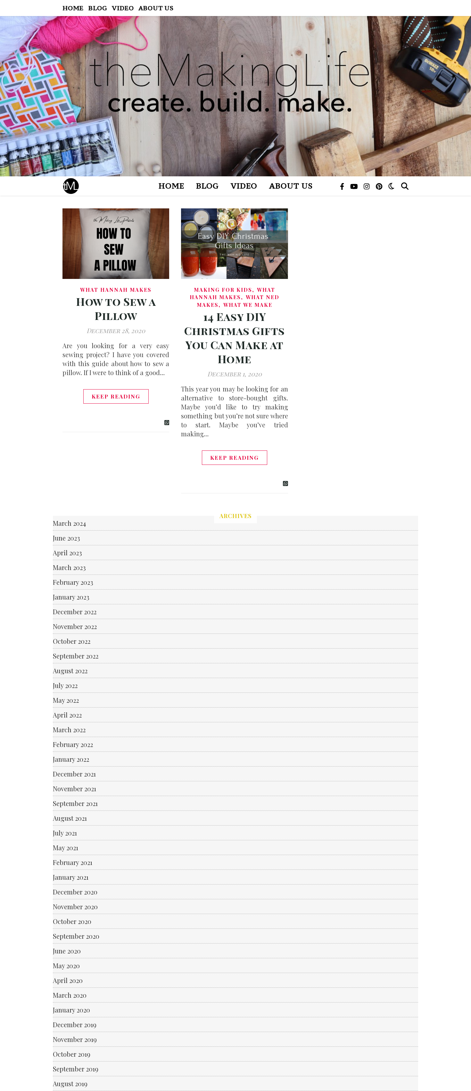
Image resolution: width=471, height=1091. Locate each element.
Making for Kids (223, 289)
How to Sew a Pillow (116, 308)
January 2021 (70, 877)
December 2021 (74, 773)
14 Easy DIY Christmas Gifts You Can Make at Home (234, 337)
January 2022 (71, 759)
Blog (97, 8)
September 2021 (75, 803)
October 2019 (71, 1054)
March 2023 (69, 567)
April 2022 (67, 714)
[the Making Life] (235, 96)
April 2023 (67, 552)
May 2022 (66, 700)
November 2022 (75, 626)
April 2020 (68, 980)
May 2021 (65, 847)
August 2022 (70, 670)
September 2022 (75, 655)
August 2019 (70, 1083)
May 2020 (66, 965)
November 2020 (75, 906)
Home (73, 8)
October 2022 (71, 641)
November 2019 (75, 1039)
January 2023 (71, 596)
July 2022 (65, 685)
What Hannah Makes (116, 289)
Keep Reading (116, 396)
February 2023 (73, 582)
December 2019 (74, 1024)
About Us (155, 8)
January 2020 (71, 1009)
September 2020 (76, 936)
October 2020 (72, 921)
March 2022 (69, 729)
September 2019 (75, 1068)
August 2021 (70, 818)
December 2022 (74, 611)
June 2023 (66, 537)
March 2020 (70, 995)
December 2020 (75, 891)
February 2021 (72, 862)
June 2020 (67, 950)
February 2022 (73, 744)
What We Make (247, 304)
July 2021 (65, 832)
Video (123, 8)
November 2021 (74, 788)
